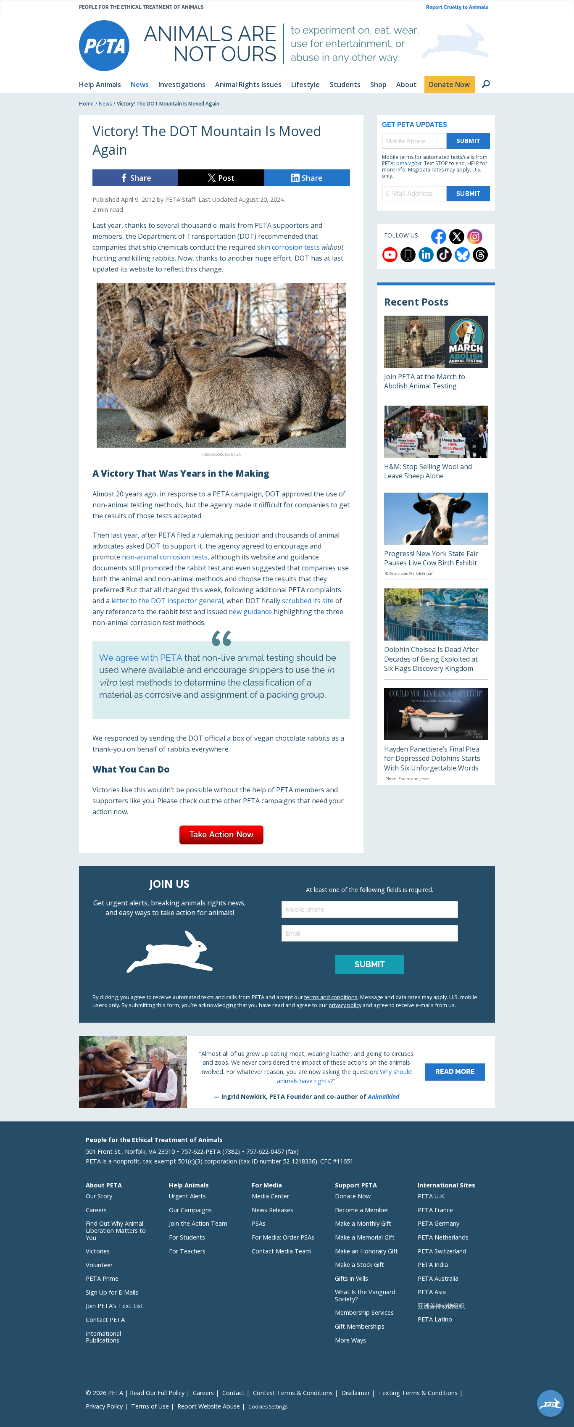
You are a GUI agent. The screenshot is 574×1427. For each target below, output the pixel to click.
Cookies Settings (267, 1407)
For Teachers (187, 1251)
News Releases (272, 1210)
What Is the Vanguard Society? (365, 1295)
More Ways (350, 1340)
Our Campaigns (190, 1210)
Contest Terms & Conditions (293, 1393)
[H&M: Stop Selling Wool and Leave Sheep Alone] (436, 445)
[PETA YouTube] (390, 254)
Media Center (270, 1196)
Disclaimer (355, 1393)
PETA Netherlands (443, 1237)
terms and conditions (331, 997)
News (105, 103)
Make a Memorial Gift (365, 1237)
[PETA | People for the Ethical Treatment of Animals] (104, 45)
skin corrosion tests (288, 247)
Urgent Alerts (187, 1196)
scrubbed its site (308, 600)
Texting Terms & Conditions (418, 1393)
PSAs (259, 1223)
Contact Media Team (281, 1251)
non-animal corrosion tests (165, 557)
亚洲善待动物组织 (441, 1306)
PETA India (433, 1265)
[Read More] (287, 1072)
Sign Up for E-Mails (112, 1292)
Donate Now (353, 1196)
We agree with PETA (140, 657)
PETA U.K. (431, 1196)
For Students (187, 1237)
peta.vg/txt (408, 163)
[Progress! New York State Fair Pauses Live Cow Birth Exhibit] (436, 536)
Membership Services (364, 1312)
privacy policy (345, 1005)
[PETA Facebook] (438, 236)
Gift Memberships (359, 1326)
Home (86, 103)
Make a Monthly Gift (363, 1223)
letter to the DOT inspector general (167, 600)
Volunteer (99, 1265)
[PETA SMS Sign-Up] (408, 254)
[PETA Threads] (480, 254)
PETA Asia (432, 1292)
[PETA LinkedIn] (426, 254)
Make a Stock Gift (359, 1265)
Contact (233, 1393)
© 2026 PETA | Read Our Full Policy (135, 1393)
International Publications (103, 1337)
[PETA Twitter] (456, 236)
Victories (98, 1251)
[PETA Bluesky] (462, 254)
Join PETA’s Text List (114, 1306)
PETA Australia (438, 1278)
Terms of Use (150, 1406)
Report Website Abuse (208, 1406)
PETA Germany (438, 1223)
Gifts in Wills (351, 1278)
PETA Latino (435, 1319)
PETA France (435, 1210)
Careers (96, 1210)
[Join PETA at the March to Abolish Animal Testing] (436, 356)
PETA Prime (102, 1278)
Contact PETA (105, 1320)
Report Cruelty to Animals (457, 7)
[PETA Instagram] (474, 236)
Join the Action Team (198, 1223)
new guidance (250, 611)
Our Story (99, 1196)
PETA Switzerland (442, 1251)
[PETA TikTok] (444, 254)
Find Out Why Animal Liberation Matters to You (116, 1230)
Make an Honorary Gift (366, 1251)
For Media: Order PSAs (283, 1237)
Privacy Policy (104, 1406)
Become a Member (361, 1210)
